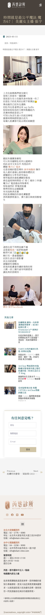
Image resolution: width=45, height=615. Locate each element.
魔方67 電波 (14, 166)
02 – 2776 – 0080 (17, 533)
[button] (37, 5)
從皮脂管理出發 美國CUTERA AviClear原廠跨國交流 (28, 390)
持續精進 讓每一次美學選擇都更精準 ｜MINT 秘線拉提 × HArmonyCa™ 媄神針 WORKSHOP (28, 327)
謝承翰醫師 (29, 169)
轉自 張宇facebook (13, 306)
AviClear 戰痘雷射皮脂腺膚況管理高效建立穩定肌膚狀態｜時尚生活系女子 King (29, 369)
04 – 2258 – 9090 (17, 545)
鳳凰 (12, 249)
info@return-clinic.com (19, 538)
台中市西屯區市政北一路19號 (23, 548)
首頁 (6, 43)
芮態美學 (13, 43)
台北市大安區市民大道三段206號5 (25, 535)
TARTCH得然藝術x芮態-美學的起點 (28, 350)
